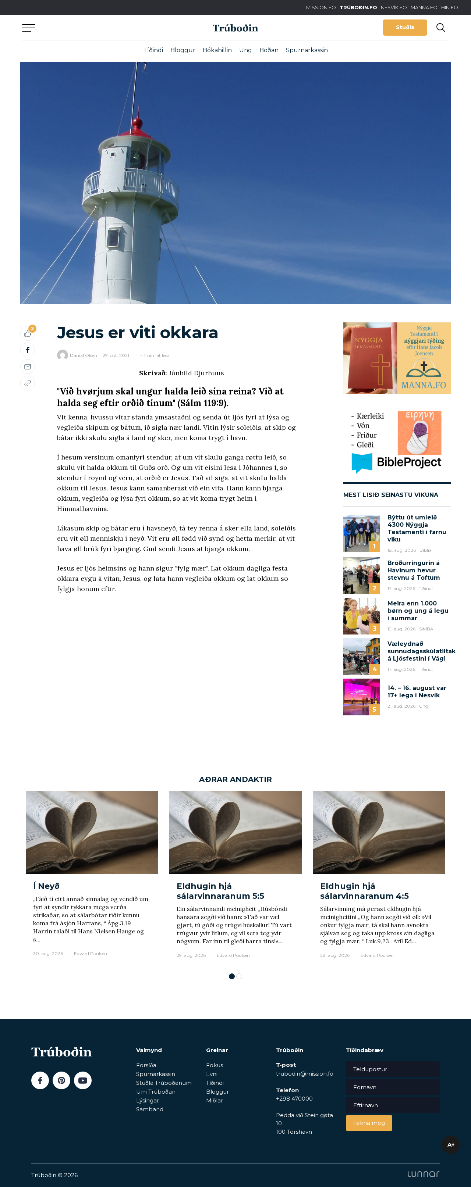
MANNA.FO (424, 7)
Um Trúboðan (156, 1091)
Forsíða (146, 1065)
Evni (211, 1073)
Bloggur (182, 50)
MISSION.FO (321, 7)
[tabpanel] (92, 878)
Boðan (269, 50)
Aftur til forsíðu (90, 27)
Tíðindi (153, 50)
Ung (245, 50)
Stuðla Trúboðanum (164, 1082)
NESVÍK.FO (394, 7)
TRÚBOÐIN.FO (358, 7)
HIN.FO (449, 7)
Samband (149, 1109)
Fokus (214, 1065)
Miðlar (214, 1100)
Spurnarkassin (307, 50)
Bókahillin (217, 50)
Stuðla (405, 27)
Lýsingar (147, 1100)
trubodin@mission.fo (304, 1073)
